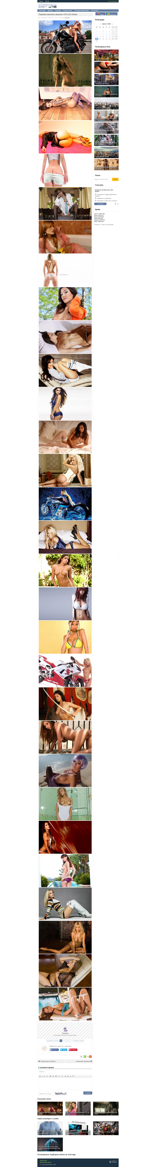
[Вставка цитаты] (67, 1076)
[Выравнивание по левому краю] (50, 1076)
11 (100, 34)
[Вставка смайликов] (59, 1076)
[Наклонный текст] (42, 1076)
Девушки (50, 10)
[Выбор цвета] (62, 1076)
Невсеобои (49, 7)
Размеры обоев (67, 10)
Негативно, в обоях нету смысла (107, 201)
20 (106, 36)
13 (106, 34)
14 (109, 34)
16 (116, 34)
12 (103, 34)
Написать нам (43, 1160)
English (102, 14)
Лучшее (47, 1)
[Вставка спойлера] (73, 1076)
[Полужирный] (40, 1076)
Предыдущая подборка (47, 1061)
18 (100, 36)
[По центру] (53, 1076)
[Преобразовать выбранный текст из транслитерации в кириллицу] (70, 1076)
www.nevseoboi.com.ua (45, 1162)
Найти (115, 179)
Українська (113, 14)
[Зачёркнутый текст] (47, 1076)
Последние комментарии (81, 10)
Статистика (94, 10)
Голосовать (100, 204)
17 (96, 36)
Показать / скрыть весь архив (103, 224)
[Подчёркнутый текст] (44, 1076)
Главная (41, 1)
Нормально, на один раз (104, 198)
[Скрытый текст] (65, 1076)
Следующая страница (78, 1040)
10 (96, 34)
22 (113, 36)
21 (109, 36)
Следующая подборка (83, 1061)
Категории (42, 10)
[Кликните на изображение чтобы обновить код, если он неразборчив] (60, 1095)
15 (113, 34)
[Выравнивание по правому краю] (56, 1076)
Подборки (58, 10)
